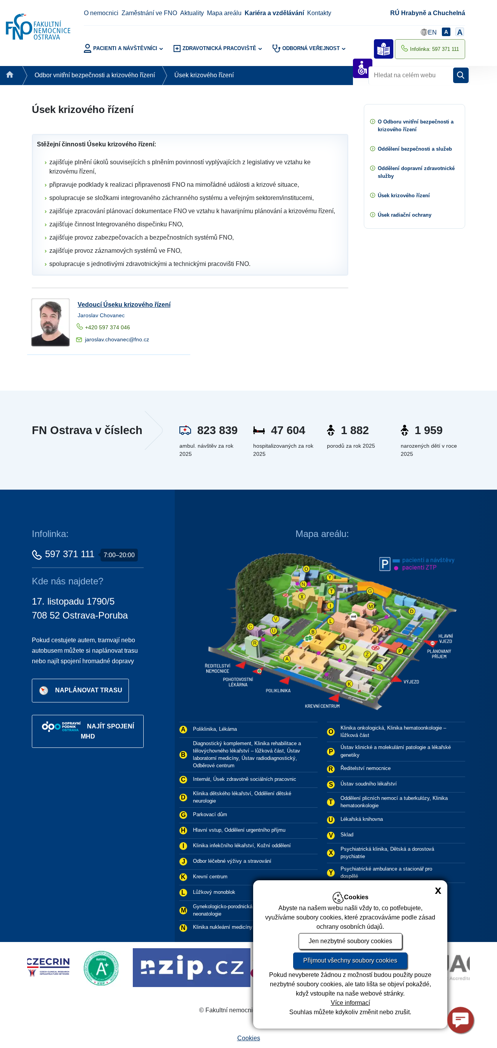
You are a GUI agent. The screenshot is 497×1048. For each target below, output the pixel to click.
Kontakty (319, 13)
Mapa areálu (224, 13)
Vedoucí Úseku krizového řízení (124, 304)
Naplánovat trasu (88, 690)
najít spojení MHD (107, 731)
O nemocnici (101, 13)
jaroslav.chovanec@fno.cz (117, 339)
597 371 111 (69, 554)
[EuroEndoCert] (248, 967)
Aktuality (192, 13)
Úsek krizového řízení (204, 75)
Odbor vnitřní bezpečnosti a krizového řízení (95, 75)
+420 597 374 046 (107, 327)
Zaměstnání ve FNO (149, 13)
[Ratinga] (43, 967)
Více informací (350, 1002)
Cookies (248, 1038)
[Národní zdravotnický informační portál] (132, 967)
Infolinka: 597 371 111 (434, 49)
